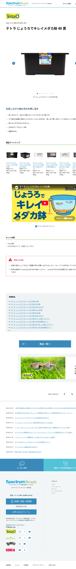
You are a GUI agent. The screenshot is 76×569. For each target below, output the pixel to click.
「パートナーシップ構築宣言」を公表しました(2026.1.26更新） (35, 437)
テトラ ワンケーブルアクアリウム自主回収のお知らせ (32, 418)
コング (53, 493)
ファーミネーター (56, 486)
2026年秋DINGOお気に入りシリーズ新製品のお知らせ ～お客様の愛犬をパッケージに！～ (44, 413)
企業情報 (8, 565)
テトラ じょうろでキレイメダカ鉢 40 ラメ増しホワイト (38, 166)
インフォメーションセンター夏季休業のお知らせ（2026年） (34, 423)
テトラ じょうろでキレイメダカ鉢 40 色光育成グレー (51, 166)
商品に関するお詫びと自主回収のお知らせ (28, 452)
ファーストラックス (57, 491)
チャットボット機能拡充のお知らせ (26, 447)
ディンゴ (54, 489)
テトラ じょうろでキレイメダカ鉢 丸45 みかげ (27, 316)
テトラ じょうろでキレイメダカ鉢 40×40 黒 (25, 165)
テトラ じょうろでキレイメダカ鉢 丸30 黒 (25, 304)
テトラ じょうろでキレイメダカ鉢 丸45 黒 (25, 313)
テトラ (53, 484)
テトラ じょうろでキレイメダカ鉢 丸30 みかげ (27, 307)
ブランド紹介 (67, 3)
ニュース (17, 565)
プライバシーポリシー (38, 565)
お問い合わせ (52, 565)
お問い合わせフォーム (21, 512)
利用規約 (26, 565)
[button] (37, 93)
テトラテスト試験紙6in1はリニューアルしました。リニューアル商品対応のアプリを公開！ (44, 432)
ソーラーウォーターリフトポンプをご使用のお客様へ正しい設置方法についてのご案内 (42, 427)
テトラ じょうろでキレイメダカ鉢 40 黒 (11, 165)
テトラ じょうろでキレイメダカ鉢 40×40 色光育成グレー (31, 327)
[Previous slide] (13, 63)
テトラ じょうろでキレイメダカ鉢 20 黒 (24, 301)
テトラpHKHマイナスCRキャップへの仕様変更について (32, 442)
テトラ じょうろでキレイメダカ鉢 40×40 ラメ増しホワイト (64, 166)
